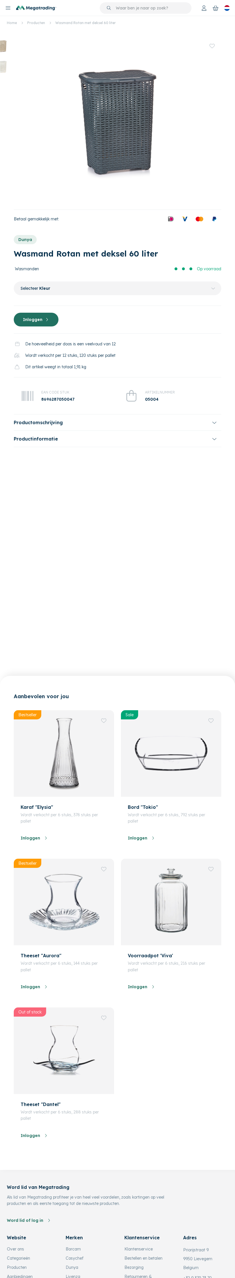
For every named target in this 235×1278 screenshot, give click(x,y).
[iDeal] (170, 219)
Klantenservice (138, 1249)
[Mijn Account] (204, 8)
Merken (74, 1237)
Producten (36, 23)
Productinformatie (36, 439)
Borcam (73, 1249)
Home (12, 23)
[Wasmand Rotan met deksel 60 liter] (117, 120)
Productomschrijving (38, 422)
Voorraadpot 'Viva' (150, 955)
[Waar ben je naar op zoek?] (109, 8)
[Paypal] (214, 219)
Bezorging (134, 1267)
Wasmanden (27, 268)
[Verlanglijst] (212, 46)
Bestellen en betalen (143, 1258)
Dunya (25, 239)
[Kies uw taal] (227, 8)
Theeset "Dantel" (40, 1104)
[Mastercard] (199, 219)
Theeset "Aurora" (41, 955)
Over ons (15, 1249)
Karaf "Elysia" (37, 807)
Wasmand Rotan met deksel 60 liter (85, 23)
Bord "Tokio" (143, 807)
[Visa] (184, 219)
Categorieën (18, 1258)
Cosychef (74, 1258)
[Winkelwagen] (215, 8)
